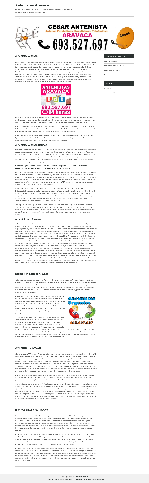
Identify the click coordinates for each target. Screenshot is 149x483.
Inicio (19, 19)
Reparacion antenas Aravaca (31, 273)
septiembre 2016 (110, 93)
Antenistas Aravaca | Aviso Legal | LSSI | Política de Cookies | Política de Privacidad (74, 479)
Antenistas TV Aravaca (28, 347)
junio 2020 (108, 88)
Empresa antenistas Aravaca (31, 409)
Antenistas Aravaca (32, 5)
